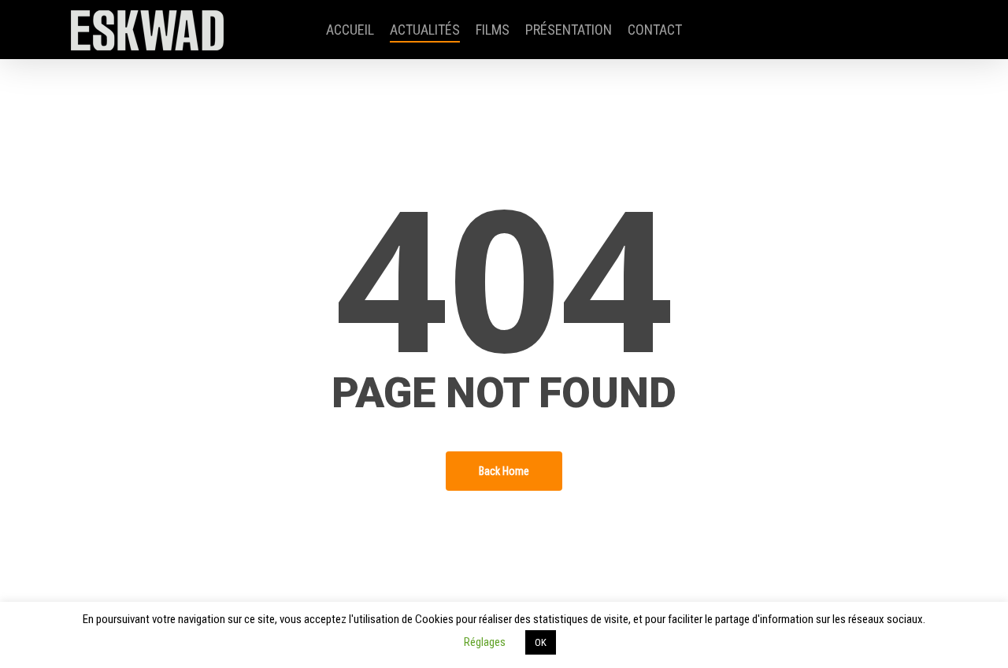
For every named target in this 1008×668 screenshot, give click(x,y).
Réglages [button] (485, 642)
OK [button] (541, 642)
